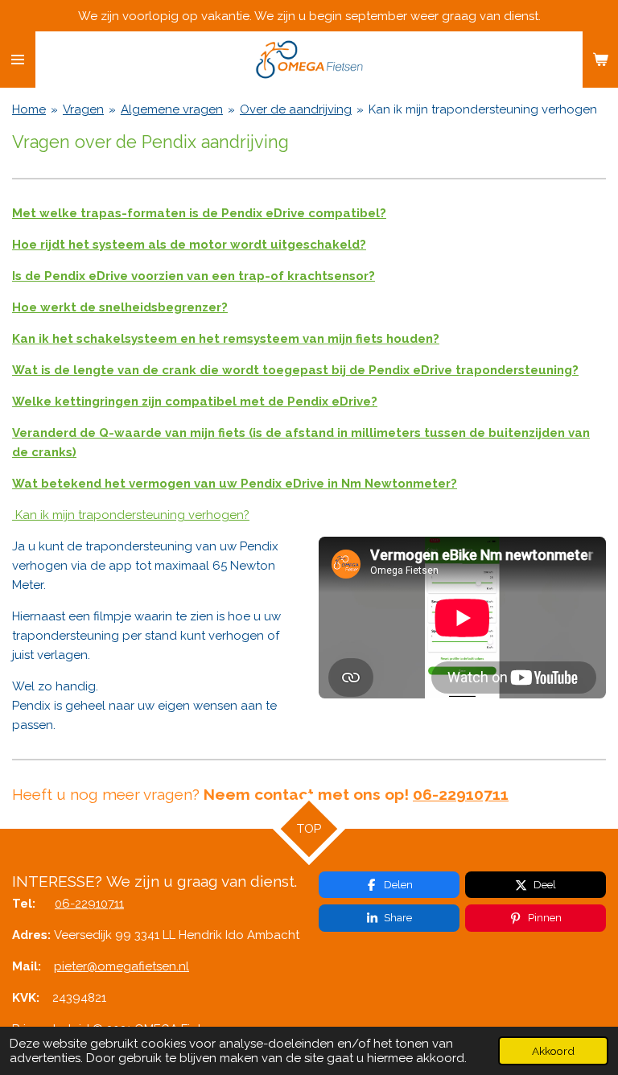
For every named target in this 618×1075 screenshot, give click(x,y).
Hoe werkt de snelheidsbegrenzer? (120, 307)
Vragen (83, 109)
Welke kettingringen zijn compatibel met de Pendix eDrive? (194, 401)
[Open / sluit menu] (17, 59)
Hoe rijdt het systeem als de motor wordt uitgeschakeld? (189, 244)
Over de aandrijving (296, 109)
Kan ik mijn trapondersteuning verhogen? (130, 515)
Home (29, 109)
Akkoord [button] (553, 1050)
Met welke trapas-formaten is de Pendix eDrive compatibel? (199, 213)
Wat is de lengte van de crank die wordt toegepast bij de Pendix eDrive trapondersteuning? (295, 370)
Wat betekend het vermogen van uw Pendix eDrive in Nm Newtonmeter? (234, 483)
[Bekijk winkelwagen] (600, 59)
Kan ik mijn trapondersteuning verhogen (483, 109)
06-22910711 (89, 903)
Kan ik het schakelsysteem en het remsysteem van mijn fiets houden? (225, 339)
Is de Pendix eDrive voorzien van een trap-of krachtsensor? (193, 276)
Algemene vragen (172, 109)
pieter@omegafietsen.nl (121, 966)
